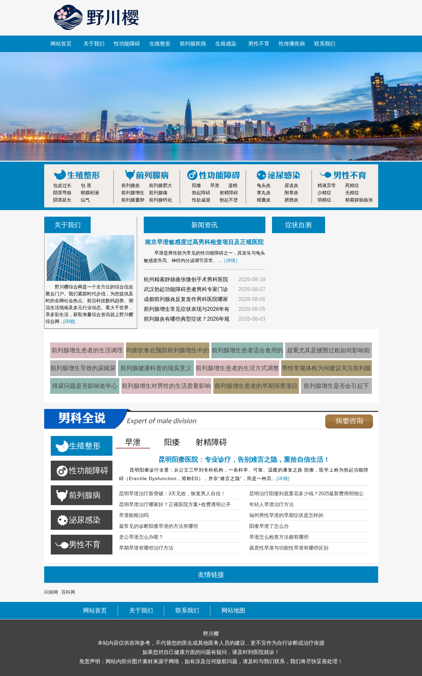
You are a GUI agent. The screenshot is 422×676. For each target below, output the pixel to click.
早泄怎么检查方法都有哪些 (279, 537)
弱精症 (324, 200)
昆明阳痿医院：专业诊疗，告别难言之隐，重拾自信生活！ (244, 459)
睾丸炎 (264, 192)
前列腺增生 (132, 192)
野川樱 (211, 633)
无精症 (352, 192)
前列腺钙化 (160, 200)
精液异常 (326, 185)
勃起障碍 (201, 192)
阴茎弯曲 (62, 192)
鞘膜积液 (90, 192)
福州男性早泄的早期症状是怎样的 (286, 515)
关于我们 (94, 43)
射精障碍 (229, 192)
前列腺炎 (130, 185)
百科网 (68, 592)
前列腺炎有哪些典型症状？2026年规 (186, 319)
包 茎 (86, 185)
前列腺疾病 (193, 43)
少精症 (324, 192)
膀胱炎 (291, 200)
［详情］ (231, 260)
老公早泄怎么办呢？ (141, 537)
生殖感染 (225, 43)
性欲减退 (201, 200)
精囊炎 (264, 200)
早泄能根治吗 (134, 515)
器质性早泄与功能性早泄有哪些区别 (288, 548)
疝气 (85, 200)
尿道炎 (291, 185)
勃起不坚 (229, 200)
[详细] (69, 321)
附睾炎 (291, 192)
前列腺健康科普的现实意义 (156, 368)
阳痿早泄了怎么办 (269, 526)
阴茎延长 (62, 200)
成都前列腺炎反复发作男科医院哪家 (186, 299)
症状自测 (298, 225)
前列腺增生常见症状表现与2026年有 (186, 309)
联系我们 (324, 43)
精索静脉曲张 (359, 200)
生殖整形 (159, 43)
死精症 (352, 185)
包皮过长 (62, 185)
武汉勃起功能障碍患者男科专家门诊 (186, 289)
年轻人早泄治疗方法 (271, 504)
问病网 (51, 592)
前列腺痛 (158, 192)
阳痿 (196, 185)
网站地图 (233, 610)
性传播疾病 (292, 43)
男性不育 (258, 43)
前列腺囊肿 (132, 200)
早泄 (214, 185)
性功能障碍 (127, 43)
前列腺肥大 (160, 185)
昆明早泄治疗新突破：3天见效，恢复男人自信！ (172, 493)
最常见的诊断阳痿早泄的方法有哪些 (158, 526)
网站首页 (61, 43)
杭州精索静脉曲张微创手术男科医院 (186, 279)
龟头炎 (264, 185)
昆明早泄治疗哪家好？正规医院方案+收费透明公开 (175, 504)
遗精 (232, 185)
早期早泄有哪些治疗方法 (146, 548)
